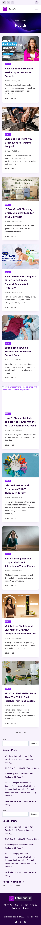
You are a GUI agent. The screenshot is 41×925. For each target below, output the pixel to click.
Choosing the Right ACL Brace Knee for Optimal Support (18, 143)
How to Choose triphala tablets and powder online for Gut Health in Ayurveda (20, 422)
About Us (8, 905)
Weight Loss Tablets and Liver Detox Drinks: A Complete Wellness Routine (20, 630)
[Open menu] (36, 9)
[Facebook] (4, 2)
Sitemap (26, 908)
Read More (10, 99)
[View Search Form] (37, 2)
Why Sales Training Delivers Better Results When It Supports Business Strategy (19, 759)
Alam (8, 81)
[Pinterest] (25, 922)
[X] (8, 2)
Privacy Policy (31, 905)
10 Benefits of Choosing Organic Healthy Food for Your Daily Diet (19, 213)
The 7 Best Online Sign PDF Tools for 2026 (22, 768)
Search (5, 740)
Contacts (18, 905)
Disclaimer (15, 908)
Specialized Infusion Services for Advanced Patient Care (18, 351)
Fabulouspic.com (9, 917)
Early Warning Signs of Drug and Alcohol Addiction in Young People (20, 562)
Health (8, 64)
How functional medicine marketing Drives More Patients (19, 72)
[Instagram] (12, 2)
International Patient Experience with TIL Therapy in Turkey (17, 489)
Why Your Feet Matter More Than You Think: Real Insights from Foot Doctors (20, 697)
